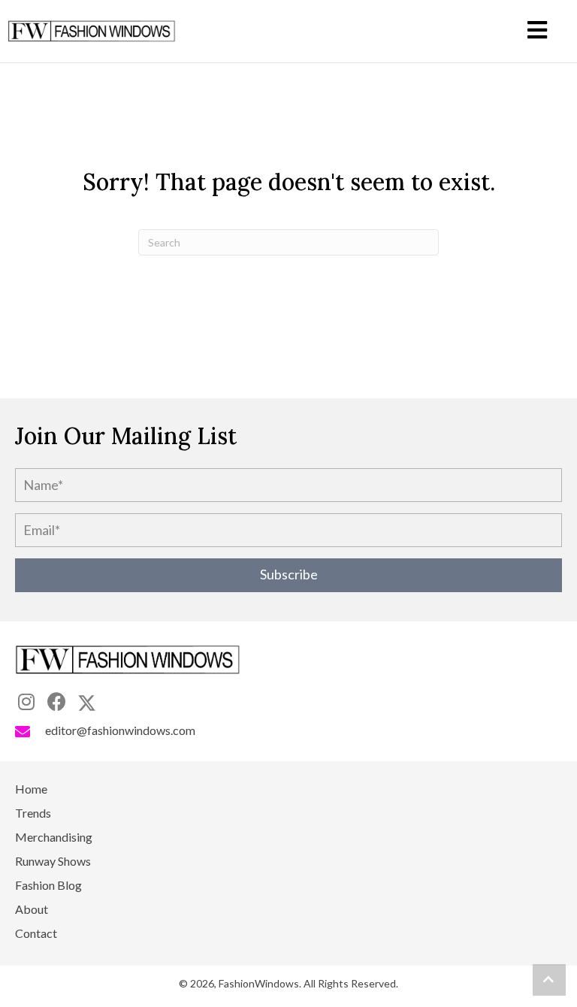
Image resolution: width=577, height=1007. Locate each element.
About (31, 909)
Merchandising (53, 837)
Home (31, 789)
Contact (36, 933)
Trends (33, 813)
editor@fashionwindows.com (120, 730)
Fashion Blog (48, 885)
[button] (288, 575)
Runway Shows (53, 861)
